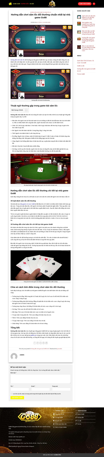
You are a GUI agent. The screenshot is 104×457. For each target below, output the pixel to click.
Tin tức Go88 (81, 74)
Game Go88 (16, 3)
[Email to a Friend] (40, 343)
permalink (59, 348)
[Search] (94, 4)
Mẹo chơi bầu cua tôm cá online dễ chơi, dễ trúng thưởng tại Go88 (88, 32)
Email (33, 386)
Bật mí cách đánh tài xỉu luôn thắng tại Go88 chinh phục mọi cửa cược (88, 48)
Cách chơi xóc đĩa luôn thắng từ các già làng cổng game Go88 (88, 17)
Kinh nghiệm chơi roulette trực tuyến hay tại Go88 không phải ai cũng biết (88, 25)
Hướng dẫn (25, 3)
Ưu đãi (32, 3)
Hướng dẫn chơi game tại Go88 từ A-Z (40, 12)
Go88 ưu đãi (80, 66)
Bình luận (13, 372)
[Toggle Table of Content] (25, 110)
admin (48, 22)
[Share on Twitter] (37, 343)
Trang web (55, 386)
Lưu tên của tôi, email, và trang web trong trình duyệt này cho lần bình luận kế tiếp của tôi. (37, 393)
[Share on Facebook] (34, 343)
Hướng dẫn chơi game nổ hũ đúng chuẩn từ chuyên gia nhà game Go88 (88, 40)
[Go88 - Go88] (52, 4)
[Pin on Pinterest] (43, 343)
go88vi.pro (34, 335)
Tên (12, 386)
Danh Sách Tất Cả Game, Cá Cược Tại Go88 (85, 61)
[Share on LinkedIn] (46, 343)
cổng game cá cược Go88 (27, 204)
